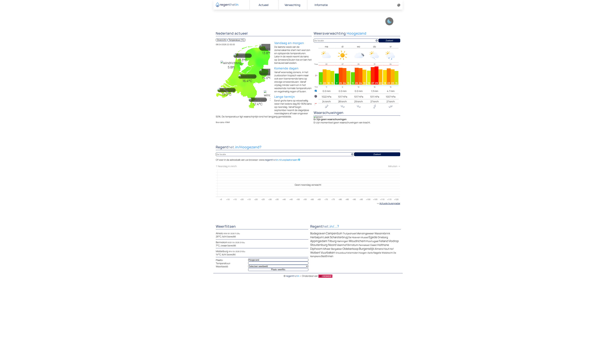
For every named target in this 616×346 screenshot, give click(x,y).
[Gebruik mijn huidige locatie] (377, 40)
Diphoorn (316, 249)
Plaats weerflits (278, 269)
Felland (383, 241)
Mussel (364, 237)
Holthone (383, 245)
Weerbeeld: (222, 266)
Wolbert (315, 252)
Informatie (321, 5)
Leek (326, 237)
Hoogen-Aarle (366, 252)
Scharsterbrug (339, 237)
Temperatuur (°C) (236, 40)
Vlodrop (393, 241)
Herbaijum (316, 237)
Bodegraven (317, 233)
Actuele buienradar (389, 203)
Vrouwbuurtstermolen (347, 252)
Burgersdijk (366, 249)
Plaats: (219, 260)
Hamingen (342, 241)
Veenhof (342, 245)
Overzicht (221, 40)
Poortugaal (372, 241)
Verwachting (292, 5)
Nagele (377, 252)
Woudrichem (357, 241)
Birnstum (352, 245)
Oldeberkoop (350, 249)
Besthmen (327, 256)
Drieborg (383, 237)
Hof (392, 249)
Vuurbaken (328, 252)
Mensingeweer (365, 233)
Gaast (373, 245)
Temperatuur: (223, 263)
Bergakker (336, 249)
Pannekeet (364, 245)
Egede (373, 237)
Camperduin (334, 233)
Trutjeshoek (349, 233)
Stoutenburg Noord (323, 245)
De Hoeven (354, 237)
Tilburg (332, 241)
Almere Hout (382, 249)
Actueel (264, 5)
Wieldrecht (387, 252)
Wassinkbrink (382, 233)
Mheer (327, 249)
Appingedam (318, 241)
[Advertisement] (308, 135)
